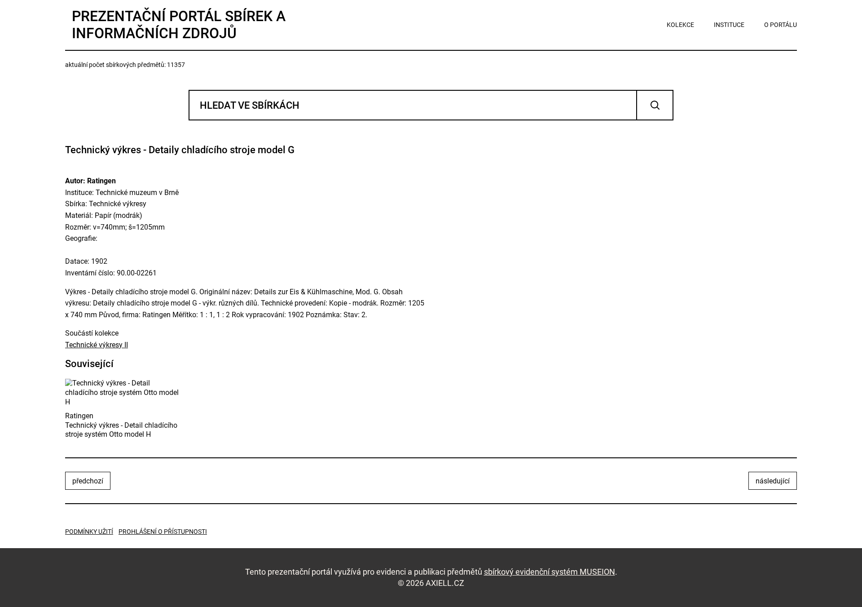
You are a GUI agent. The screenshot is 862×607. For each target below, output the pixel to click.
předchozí (87, 481)
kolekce (680, 24)
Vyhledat (654, 105)
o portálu (780, 24)
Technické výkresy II (96, 345)
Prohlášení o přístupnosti (163, 531)
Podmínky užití (89, 531)
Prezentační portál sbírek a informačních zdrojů (179, 25)
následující (773, 481)
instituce (729, 24)
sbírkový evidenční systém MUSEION (549, 571)
